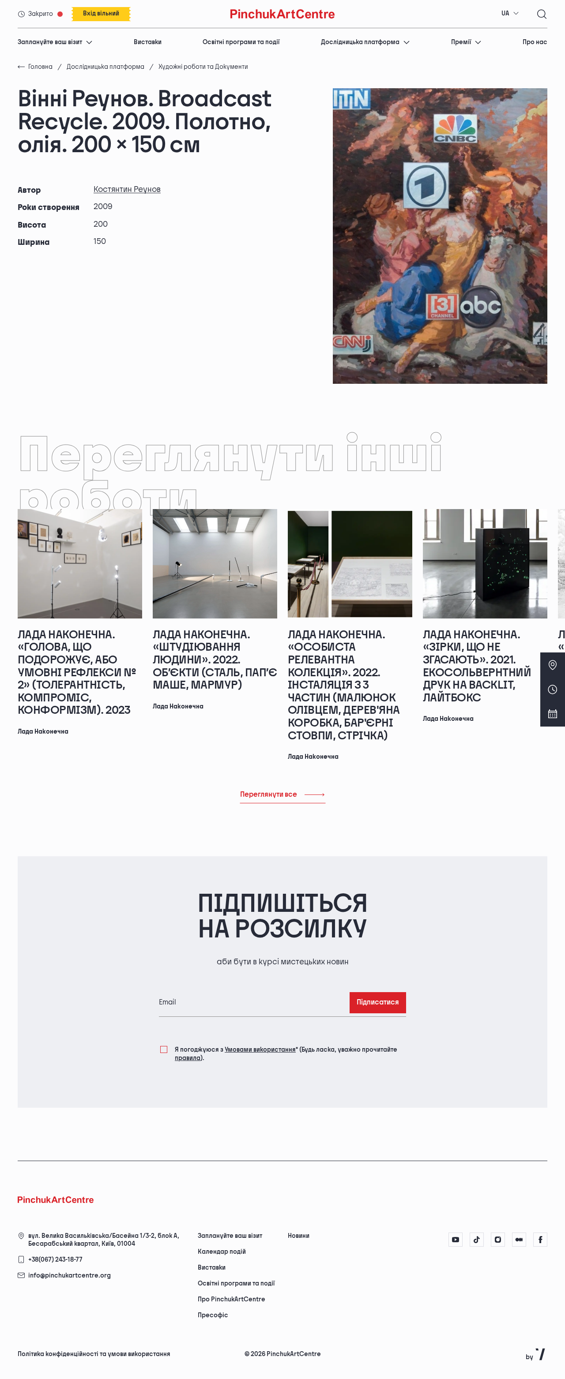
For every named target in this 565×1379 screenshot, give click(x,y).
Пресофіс (213, 1315)
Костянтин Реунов (127, 189)
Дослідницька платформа (360, 42)
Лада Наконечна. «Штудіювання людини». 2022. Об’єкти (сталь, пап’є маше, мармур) (215, 660)
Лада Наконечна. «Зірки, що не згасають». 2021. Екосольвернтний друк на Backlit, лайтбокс (477, 666)
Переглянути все (268, 795)
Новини (298, 1236)
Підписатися (378, 1002)
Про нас (535, 42)
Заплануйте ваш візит (50, 42)
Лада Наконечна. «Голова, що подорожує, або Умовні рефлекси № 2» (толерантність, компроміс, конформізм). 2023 (77, 673)
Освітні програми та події (241, 42)
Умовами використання (260, 1049)
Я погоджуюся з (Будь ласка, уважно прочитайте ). (286, 1053)
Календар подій (222, 1251)
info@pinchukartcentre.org (69, 1275)
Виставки (148, 42)
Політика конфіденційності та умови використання (94, 1354)
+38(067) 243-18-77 (55, 1259)
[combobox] (510, 13)
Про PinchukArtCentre (231, 1299)
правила (187, 1058)
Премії (461, 42)
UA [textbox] (505, 13)
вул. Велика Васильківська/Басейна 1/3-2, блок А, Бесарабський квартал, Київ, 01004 (103, 1240)
